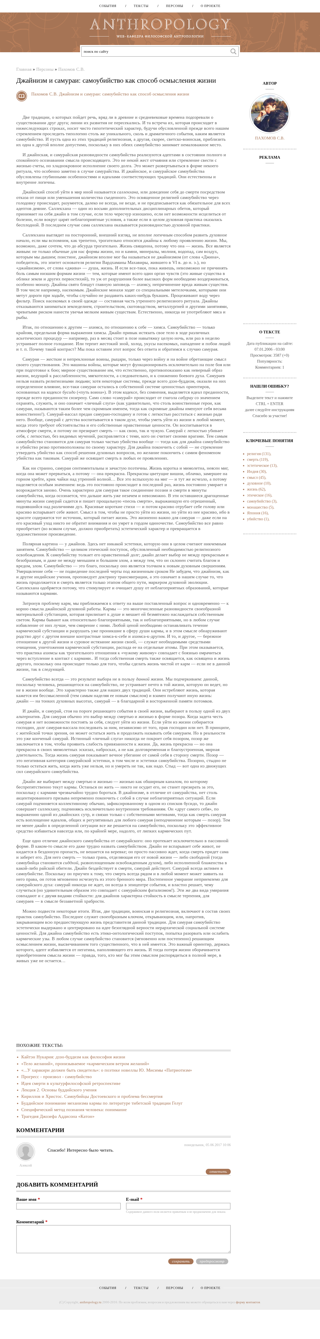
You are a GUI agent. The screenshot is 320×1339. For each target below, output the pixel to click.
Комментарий (32, 1221)
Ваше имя (28, 1199)
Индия (252, 471)
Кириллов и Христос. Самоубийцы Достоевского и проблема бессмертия (91, 1096)
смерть (252, 459)
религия (254, 454)
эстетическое (258, 465)
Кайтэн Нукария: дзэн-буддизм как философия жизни (73, 1056)
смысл (252, 477)
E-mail (134, 1199)
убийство (255, 519)
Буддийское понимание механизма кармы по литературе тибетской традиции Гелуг (101, 1103)
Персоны (173, 6)
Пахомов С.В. (71, 69)
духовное (255, 483)
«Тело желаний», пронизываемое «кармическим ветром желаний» (85, 1063)
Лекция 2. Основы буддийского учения (58, 1089)
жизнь (252, 489)
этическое (255, 495)
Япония (253, 513)
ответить (218, 1172)
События (107, 6)
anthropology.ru (91, 1302)
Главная (24, 69)
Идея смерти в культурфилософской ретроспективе (70, 1083)
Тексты (139, 6)
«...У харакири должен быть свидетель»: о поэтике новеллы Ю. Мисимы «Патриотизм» (106, 1070)
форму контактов (248, 1302)
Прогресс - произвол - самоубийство (56, 1076)
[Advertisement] (123, 1003)
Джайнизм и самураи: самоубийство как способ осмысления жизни (124, 93)
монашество (257, 507)
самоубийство (259, 501)
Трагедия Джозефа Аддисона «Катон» (57, 1116)
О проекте (209, 6)
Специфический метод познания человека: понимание (74, 1109)
